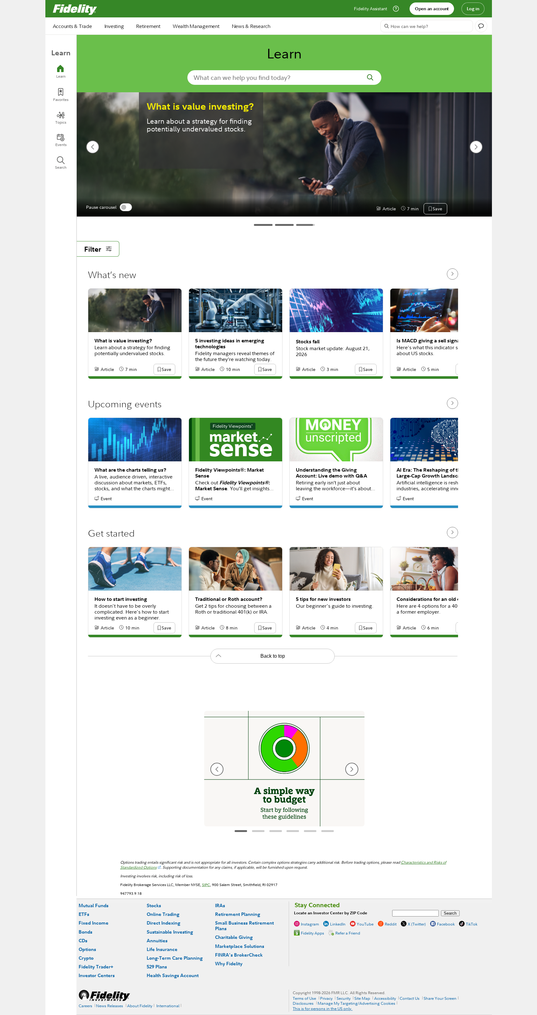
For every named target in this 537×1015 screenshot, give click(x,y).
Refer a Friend (347, 932)
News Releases (109, 1005)
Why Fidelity (228, 964)
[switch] (126, 207)
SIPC (206, 884)
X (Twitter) (417, 923)
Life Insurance (162, 949)
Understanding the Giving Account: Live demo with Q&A (331, 473)
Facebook (446, 923)
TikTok (471, 923)
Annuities (157, 941)
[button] (437, 209)
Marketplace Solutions (239, 946)
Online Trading (163, 914)
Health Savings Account (173, 975)
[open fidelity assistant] (481, 26)
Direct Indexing (163, 923)
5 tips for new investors (323, 599)
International (167, 1005)
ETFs (84, 914)
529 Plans (157, 967)
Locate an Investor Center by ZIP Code (330, 913)
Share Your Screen (440, 998)
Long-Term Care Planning (175, 958)
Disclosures (303, 1003)
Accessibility (385, 998)
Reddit (391, 923)
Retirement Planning (237, 914)
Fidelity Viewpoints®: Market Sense (229, 473)
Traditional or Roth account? (228, 599)
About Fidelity (139, 1005)
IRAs (220, 905)
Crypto (86, 958)
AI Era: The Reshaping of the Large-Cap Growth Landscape (431, 473)
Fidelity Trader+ (96, 967)
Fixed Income (93, 923)
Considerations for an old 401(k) (434, 599)
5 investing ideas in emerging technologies (229, 344)
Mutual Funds (93, 905)
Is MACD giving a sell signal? (430, 341)
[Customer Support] (396, 8)
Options (87, 949)
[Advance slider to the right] (452, 274)
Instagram (310, 923)
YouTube (365, 923)
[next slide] (476, 146)
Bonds (85, 932)
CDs (83, 941)
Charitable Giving (234, 937)
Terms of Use (304, 998)
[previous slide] (92, 146)
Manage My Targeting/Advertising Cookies (356, 1003)
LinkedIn (338, 923)
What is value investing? (200, 106)
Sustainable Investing (170, 932)
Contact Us (410, 998)
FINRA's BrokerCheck (239, 955)
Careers (85, 1005)
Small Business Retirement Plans (244, 925)
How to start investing (120, 599)
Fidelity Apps (312, 932)
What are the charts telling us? (130, 470)
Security (344, 998)
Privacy (326, 998)
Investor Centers (97, 975)
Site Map (362, 998)
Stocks (154, 905)
